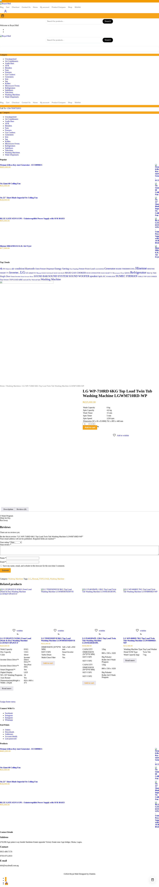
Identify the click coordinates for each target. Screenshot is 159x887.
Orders (7, 730)
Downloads (9, 732)
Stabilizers (9, 90)
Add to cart (90, 427)
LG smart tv (31, 273)
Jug (6, 81)
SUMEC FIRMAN (126, 276)
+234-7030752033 (13, 108)
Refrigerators (10, 88)
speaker (94, 276)
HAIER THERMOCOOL (125, 269)
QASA (127, 273)
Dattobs (92, 874)
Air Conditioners (11, 61)
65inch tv (8, 269)
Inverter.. (14, 272)
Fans (7, 70)
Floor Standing (73, 269)
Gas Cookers (10, 75)
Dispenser (50, 269)
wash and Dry (27, 279)
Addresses (9, 734)
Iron (6, 79)
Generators (9, 77)
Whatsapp (9, 720)
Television (9, 92)
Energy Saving (62, 268)
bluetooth (30, 268)
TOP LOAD (13, 280)
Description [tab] (8, 509)
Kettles (7, 83)
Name (3, 558)
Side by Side (151, 273)
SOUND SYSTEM (58, 276)
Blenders (8, 68)
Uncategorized (10, 59)
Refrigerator (138, 272)
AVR (7, 66)
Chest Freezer (40, 269)
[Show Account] (5, 12)
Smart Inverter (15, 276)
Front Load (90, 269)
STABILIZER (110, 276)
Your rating (5, 542)
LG (22, 272)
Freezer (82, 269)
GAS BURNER (99, 269)
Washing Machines (12, 95)
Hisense (141, 268)
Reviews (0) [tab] (21, 509)
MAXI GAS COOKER (75, 273)
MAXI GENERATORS (93, 273)
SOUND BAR (41, 276)
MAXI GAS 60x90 (59, 273)
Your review (5, 545)
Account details (11, 736)
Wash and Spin (36, 279)
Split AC (102, 276)
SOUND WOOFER (79, 276)
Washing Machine (51, 279)
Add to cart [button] (48, 663)
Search (108, 21)
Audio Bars (9, 63)
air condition (18, 268)
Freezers (8, 72)
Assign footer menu (7, 702)
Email (3, 562)
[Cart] (79, 15)
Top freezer (4, 279)
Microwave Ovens (12, 86)
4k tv (2, 268)
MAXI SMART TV (106, 273)
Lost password (10, 739)
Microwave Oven (118, 273)
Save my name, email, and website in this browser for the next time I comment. (34, 566)
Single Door (5, 276)
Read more (6, 688)
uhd (20, 279)
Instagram (9, 715)
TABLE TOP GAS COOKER (147, 276)
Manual (39, 273)
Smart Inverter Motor (27, 276)
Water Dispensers (12, 97)
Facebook (9, 713)
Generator (109, 268)
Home (2, 386)
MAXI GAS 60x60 (47, 273)
